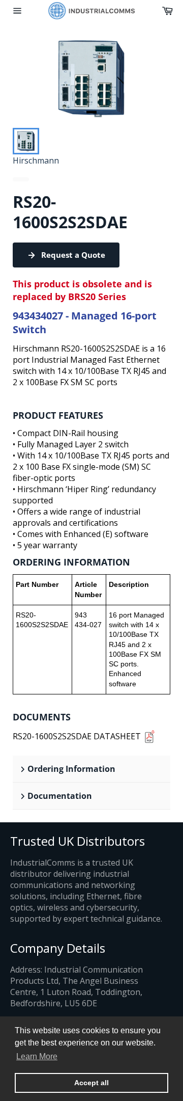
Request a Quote (73, 255)
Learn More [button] (36, 1056)
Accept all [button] (91, 1083)
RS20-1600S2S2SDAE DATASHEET (77, 736)
